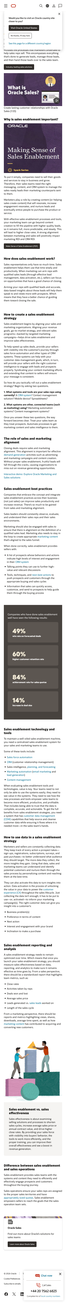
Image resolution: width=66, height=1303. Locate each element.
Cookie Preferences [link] (12, 1278)
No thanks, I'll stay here (20, 36)
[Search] (41, 6)
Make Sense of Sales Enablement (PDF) (22, 246)
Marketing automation (19, 771)
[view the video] (33, 89)
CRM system (24, 395)
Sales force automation (19, 757)
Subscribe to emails (12, 1283)
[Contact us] (60, 6)
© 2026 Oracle (10, 1273)
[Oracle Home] (13, 6)
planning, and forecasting (41, 766)
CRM (9, 762)
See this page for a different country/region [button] (30, 43)
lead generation (15, 775)
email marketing (42, 771)
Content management (19, 779)
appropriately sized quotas (18, 1197)
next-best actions (41, 574)
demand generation (15, 454)
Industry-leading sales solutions (19, 67)
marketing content (47, 536)
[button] (6, 6)
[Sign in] (54, 6)
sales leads (35, 1003)
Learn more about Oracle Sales (22, 1244)
